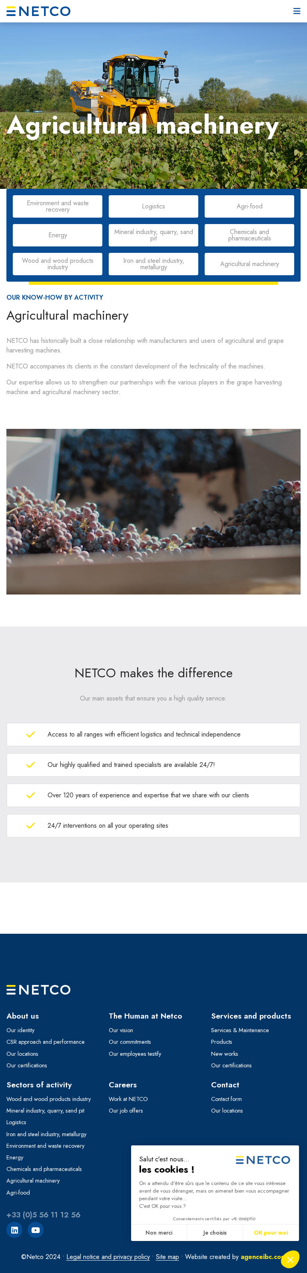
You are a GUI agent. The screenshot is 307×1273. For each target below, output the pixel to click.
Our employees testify (135, 1054)
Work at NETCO (128, 1099)
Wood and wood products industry (48, 1099)
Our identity (20, 1030)
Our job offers (126, 1111)
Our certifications (26, 1065)
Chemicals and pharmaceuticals (44, 1169)
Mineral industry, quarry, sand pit (45, 1111)
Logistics (16, 1122)
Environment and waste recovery (45, 1146)
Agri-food (18, 1193)
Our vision (121, 1030)
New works (224, 1054)
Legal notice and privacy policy (108, 1256)
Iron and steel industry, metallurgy (46, 1134)
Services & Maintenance (240, 1030)
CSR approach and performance (45, 1042)
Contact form (226, 1099)
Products (221, 1042)
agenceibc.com (263, 1256)
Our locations (22, 1054)
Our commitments (130, 1042)
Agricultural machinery (33, 1181)
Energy (14, 1157)
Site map (167, 1256)
